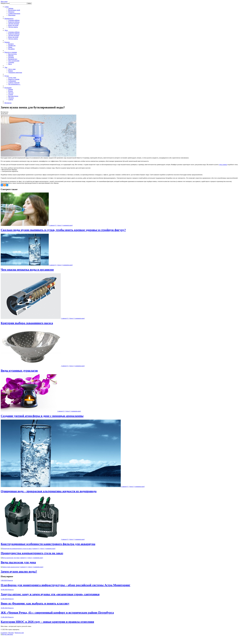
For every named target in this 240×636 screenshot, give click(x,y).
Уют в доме (12, 69)
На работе (11, 49)
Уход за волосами (13, 60)
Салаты (10, 94)
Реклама (11, 632)
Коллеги (11, 44)
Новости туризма (13, 79)
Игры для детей (13, 25)
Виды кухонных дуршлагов (19, 370)
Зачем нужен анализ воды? (19, 571)
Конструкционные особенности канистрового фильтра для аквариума (48, 544)
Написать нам (19, 632)
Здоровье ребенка (14, 20)
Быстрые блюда (13, 96)
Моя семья (4, 1)
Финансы (11, 12)
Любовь (10, 8)
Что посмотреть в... (14, 84)
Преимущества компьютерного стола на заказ (32, 553)
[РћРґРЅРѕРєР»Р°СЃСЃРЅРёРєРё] (4, 185)
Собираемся (12, 81)
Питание (11, 57)
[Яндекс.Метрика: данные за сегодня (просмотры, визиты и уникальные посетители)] (7, 634)
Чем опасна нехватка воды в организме (27, 269)
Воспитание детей (14, 10)
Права (10, 47)
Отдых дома (12, 77)
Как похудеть (12, 54)
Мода (10, 64)
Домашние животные (15, 72)
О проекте (4, 632)
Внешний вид (12, 59)
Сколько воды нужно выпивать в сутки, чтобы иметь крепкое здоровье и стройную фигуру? (63, 230)
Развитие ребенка (14, 22)
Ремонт (10, 71)
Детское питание (13, 23)
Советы (10, 99)
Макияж (11, 55)
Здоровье (11, 62)
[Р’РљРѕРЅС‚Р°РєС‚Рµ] (2, 185)
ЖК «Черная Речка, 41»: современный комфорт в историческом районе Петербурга (57, 612)
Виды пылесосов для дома (18, 562)
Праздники (11, 15)
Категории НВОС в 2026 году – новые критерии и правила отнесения (47, 621)
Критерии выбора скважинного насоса (27, 323)
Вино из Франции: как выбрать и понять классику (35, 603)
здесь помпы (223, 164)
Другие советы (13, 27)
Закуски (10, 92)
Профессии (11, 45)
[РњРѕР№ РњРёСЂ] (7, 185)
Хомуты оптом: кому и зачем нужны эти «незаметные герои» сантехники (50, 594)
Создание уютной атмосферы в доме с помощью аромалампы (42, 416)
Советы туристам (13, 82)
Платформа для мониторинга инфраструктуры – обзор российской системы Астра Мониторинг (65, 585)
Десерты (11, 98)
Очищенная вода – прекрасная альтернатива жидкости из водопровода (48, 491)
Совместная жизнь (14, 13)
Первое (10, 89)
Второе (10, 91)
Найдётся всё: (5, 3)
